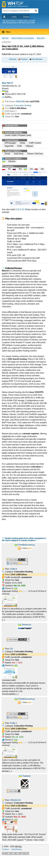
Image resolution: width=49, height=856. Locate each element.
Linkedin (22, 853)
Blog (13, 853)
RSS (27, 853)
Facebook (4, 853)
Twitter (9, 853)
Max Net (40, 38)
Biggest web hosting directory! (18, 6)
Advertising (16, 849)
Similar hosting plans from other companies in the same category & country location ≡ (24, 539)
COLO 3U (20, 209)
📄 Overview (11, 59)
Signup (26, 17)
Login (14, 17)
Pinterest (18, 853)
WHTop (5, 38)
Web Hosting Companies (23, 38)
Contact (5, 849)
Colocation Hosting (22, 105)
